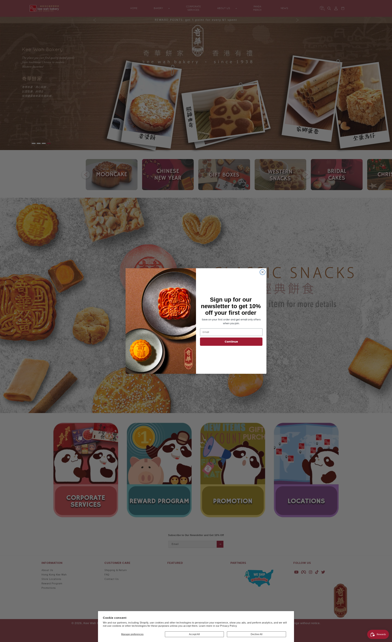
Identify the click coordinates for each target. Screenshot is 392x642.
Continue (231, 341)
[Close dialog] (262, 272)
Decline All (256, 634)
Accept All (194, 634)
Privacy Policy (228, 626)
